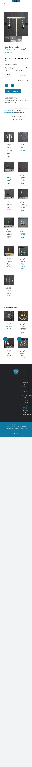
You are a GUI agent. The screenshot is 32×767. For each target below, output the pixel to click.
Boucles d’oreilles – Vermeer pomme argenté (9, 233)
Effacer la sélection (24, 80)
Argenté (15, 100)
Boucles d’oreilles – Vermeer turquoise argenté (23, 261)
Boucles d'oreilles (10, 102)
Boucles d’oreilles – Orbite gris (9, 325)
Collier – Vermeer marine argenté (22, 146)
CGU (24, 406)
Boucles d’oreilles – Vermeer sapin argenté (9, 177)
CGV (24, 408)
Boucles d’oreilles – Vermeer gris (22, 231)
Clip (18, 117)
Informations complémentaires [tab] (7, 111)
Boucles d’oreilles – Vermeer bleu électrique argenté (9, 148)
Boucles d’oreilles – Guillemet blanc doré (23, 326)
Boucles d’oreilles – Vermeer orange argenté (9, 261)
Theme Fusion (23, 428)
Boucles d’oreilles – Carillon (9, 352)
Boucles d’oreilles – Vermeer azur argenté (22, 204)
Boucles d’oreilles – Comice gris (23, 352)
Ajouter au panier (12, 91)
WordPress (15, 428)
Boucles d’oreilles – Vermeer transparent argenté (9, 290)
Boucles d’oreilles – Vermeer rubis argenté (23, 177)
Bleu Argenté (23, 100)
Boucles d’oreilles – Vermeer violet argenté (9, 204)
